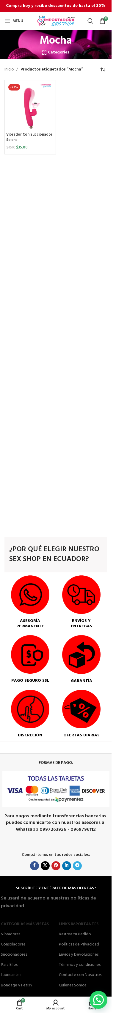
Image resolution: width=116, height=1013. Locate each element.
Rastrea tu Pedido (75, 934)
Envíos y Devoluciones (78, 954)
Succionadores (14, 954)
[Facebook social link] (34, 865)
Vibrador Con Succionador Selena (29, 137)
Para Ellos (9, 964)
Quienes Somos (72, 985)
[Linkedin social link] (66, 865)
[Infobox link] (30, 602)
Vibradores (10, 934)
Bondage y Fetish (16, 985)
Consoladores (13, 944)
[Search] (90, 21)
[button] (98, 1000)
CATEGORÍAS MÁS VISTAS (25, 924)
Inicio (9, 69)
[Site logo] (56, 21)
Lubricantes (11, 974)
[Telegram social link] (77, 865)
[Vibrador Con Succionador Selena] (30, 106)
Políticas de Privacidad (79, 944)
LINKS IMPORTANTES (78, 924)
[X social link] (45, 865)
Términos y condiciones (80, 964)
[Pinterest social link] (55, 865)
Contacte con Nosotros (80, 974)
